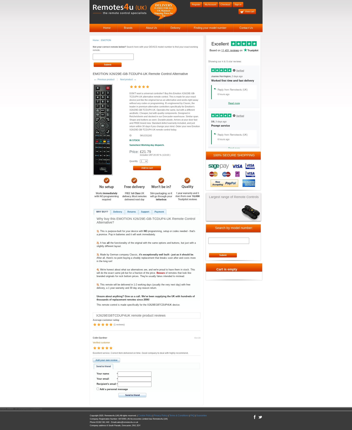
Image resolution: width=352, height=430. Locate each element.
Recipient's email (106, 384)
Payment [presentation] (159, 212)
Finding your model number (210, 27)
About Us (151, 27)
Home (107, 27)
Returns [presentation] (131, 212)
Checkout (225, 4)
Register (196, 4)
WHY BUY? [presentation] (102, 212)
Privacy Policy (161, 415)
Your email (103, 378)
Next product (128, 79)
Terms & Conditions (179, 415)
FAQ (192, 415)
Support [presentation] (145, 212)
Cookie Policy (145, 415)
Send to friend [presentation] (103, 366)
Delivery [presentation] (117, 212)
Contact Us (246, 27)
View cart (249, 11)
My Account (210, 4)
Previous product (104, 79)
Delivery (175, 27)
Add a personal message (113, 389)
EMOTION (106, 40)
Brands (128, 27)
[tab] (102, 212)
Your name (103, 373)
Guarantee (201, 415)
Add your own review (106, 360)
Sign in (237, 4)
